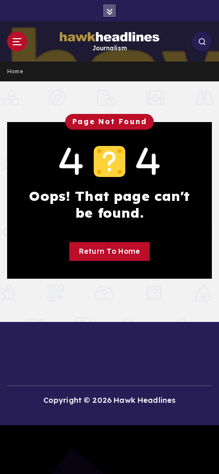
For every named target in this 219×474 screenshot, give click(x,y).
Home (15, 71)
